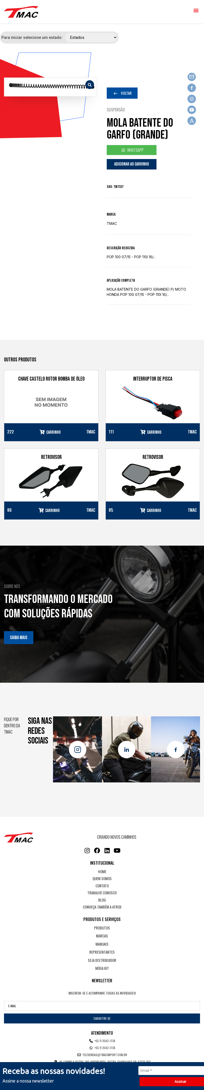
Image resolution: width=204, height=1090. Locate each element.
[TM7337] (50, 87)
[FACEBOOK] (97, 850)
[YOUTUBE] (117, 850)
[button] (196, 10)
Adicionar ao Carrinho (131, 164)
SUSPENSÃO (116, 110)
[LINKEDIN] (107, 850)
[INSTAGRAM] (87, 850)
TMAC (112, 223)
